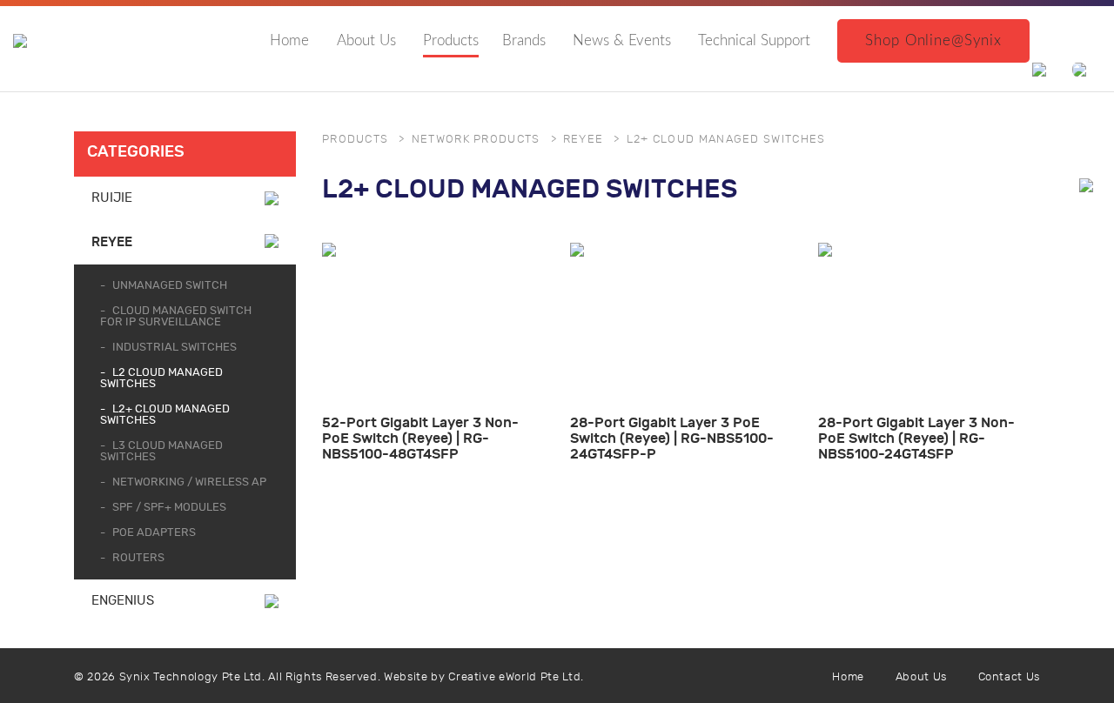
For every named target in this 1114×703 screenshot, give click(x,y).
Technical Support (754, 40)
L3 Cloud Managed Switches (161, 451)
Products (451, 40)
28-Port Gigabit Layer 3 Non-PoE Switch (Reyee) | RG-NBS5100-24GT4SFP (916, 437)
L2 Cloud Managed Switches (161, 378)
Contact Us (1009, 677)
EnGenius (122, 600)
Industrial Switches (174, 347)
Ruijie (111, 197)
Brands (524, 40)
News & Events (622, 40)
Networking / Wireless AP (189, 482)
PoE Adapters (154, 533)
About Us (366, 40)
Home (289, 40)
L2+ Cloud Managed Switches (165, 415)
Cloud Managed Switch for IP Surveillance (176, 316)
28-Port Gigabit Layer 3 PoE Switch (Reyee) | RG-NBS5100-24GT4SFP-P (672, 437)
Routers (138, 558)
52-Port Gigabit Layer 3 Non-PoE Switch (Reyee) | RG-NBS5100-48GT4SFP (420, 437)
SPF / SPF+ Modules (169, 507)
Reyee (111, 242)
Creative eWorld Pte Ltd (514, 677)
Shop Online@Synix (933, 40)
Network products (476, 139)
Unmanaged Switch (169, 285)
